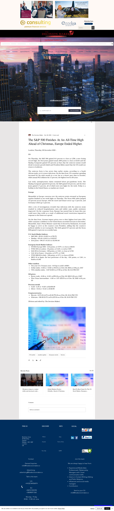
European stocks (53, 355)
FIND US (24, 427)
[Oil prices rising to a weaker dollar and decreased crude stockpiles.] (32, 380)
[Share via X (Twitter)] (33, 360)
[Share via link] (40, 360)
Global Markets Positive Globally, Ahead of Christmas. (56, 390)
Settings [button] (92, 508)
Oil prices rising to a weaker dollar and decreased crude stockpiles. (30, 390)
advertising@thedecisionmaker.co (31, 474)
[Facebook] (76, 438)
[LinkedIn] (72, 438)
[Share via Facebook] (29, 360)
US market (32, 355)
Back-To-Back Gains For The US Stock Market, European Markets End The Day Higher (82, 390)
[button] (104, 51)
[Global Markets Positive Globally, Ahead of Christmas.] (57, 380)
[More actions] (85, 135)
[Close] (112, 508)
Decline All (99, 508)
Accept (107, 508)
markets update (42, 355)
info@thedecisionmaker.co (31, 467)
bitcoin (63, 355)
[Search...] (93, 27)
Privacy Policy (61, 508)
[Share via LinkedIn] (36, 360)
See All (91, 370)
